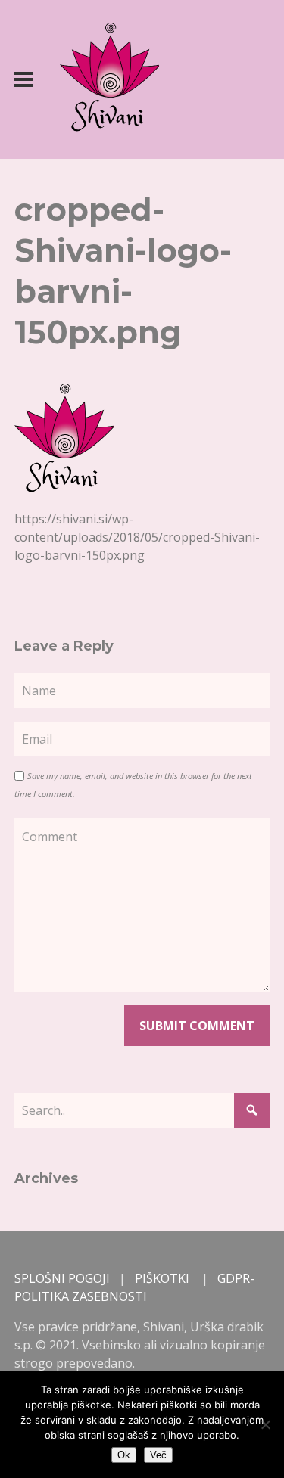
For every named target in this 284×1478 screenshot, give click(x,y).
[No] (265, 1424)
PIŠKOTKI (162, 1278)
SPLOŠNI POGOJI (62, 1278)
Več (158, 1455)
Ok (123, 1455)
